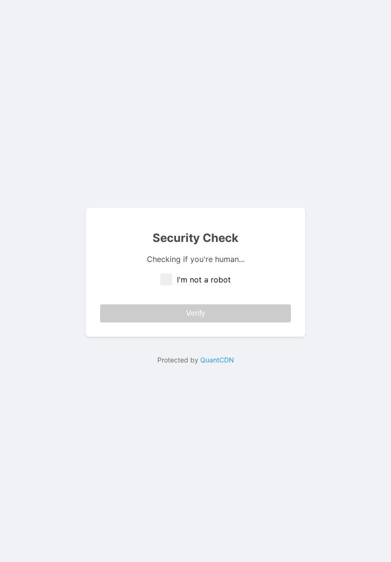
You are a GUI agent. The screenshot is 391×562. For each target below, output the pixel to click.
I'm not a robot (204, 279)
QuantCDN (217, 360)
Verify (195, 313)
